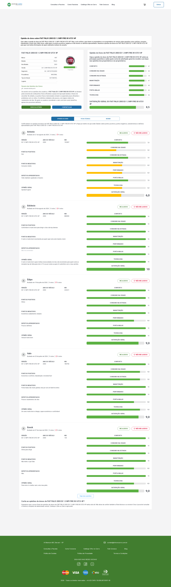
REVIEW (108, 118)
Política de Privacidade (85, 553)
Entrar (159, 4)
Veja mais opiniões (85, 496)
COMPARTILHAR (67, 107)
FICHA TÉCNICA (85, 118)
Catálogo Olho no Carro (89, 4)
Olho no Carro (61, 506)
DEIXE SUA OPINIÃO (36, 107)
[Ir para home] (14, 4)
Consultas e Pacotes (58, 4)
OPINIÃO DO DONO (62, 118)
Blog (113, 4)
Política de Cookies (50, 553)
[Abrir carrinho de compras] (145, 4)
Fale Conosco (104, 4)
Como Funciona (73, 4)
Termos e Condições (120, 553)
